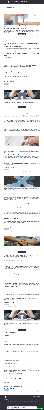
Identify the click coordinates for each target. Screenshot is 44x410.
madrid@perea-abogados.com (10, 164)
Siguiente (7, 391)
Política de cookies (19, 408)
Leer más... (6, 169)
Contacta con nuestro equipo (22, 34)
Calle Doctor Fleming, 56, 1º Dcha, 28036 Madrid (16, 401)
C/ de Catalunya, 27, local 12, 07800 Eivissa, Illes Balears (32, 401)
